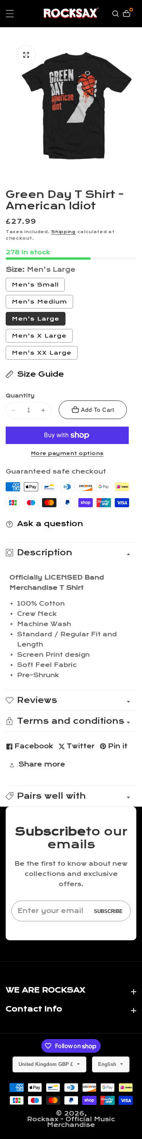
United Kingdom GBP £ (47, 1064)
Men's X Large (39, 335)
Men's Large (35, 318)
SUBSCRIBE (108, 911)
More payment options (67, 453)
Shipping (63, 231)
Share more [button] (41, 764)
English (108, 1064)
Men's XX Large (42, 352)
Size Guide (40, 374)
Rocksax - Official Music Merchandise (71, 1122)
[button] (71, 796)
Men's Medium (42, 303)
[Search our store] (116, 13)
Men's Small (38, 286)
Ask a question (50, 523)
